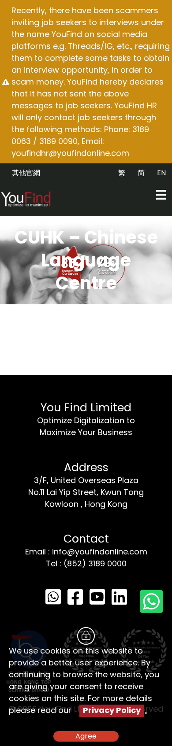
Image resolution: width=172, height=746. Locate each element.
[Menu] (161, 195)
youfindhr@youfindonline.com (70, 153)
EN (161, 173)
